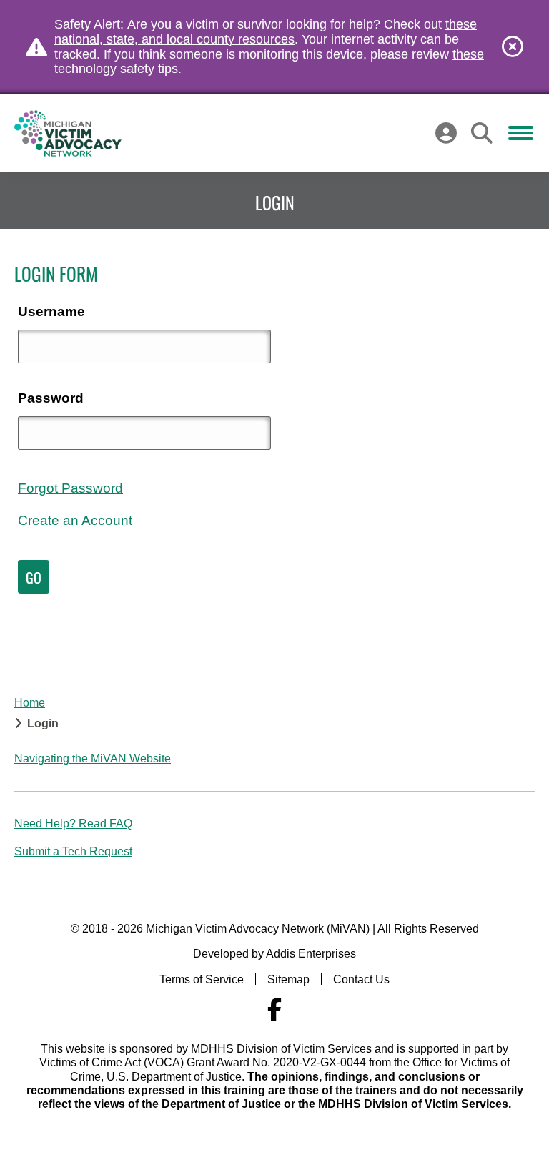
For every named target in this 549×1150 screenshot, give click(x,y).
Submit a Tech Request (73, 851)
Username (51, 311)
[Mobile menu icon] (521, 133)
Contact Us (361, 979)
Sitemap (288, 979)
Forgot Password (70, 488)
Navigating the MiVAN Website (92, 758)
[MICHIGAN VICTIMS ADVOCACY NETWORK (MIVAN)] (68, 133)
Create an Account (75, 520)
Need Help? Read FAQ (73, 823)
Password (51, 398)
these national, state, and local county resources (265, 31)
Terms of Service (201, 979)
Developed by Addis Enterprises (274, 954)
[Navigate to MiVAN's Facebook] (274, 1010)
